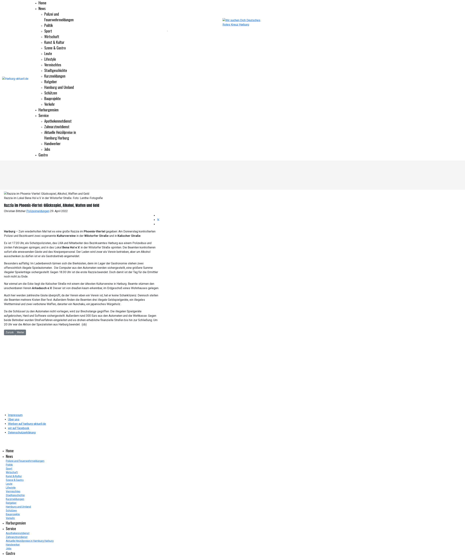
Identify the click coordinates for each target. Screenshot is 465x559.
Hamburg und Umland (59, 87)
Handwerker (52, 143)
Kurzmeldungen (54, 76)
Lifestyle (50, 59)
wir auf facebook (18, 428)
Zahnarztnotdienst (56, 126)
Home (42, 2)
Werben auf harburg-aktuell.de (27, 424)
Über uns (13, 419)
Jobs (47, 149)
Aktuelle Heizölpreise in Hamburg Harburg (60, 135)
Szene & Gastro (55, 47)
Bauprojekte (52, 98)
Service (44, 115)
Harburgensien (48, 109)
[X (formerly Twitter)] (158, 220)
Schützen (50, 93)
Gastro (43, 154)
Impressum (15, 415)
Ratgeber (50, 81)
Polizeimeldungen (37, 211)
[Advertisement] (83, 31)
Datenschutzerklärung (22, 432)
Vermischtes (52, 64)
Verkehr (49, 104)
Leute (48, 53)
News (42, 8)
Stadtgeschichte (55, 70)
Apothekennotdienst (58, 121)
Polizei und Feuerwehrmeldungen (59, 16)
